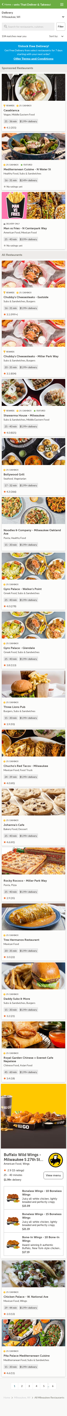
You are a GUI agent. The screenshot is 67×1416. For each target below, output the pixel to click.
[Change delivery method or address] (63, 16)
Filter (61, 26)
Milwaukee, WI (22, 1397)
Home (7, 1397)
